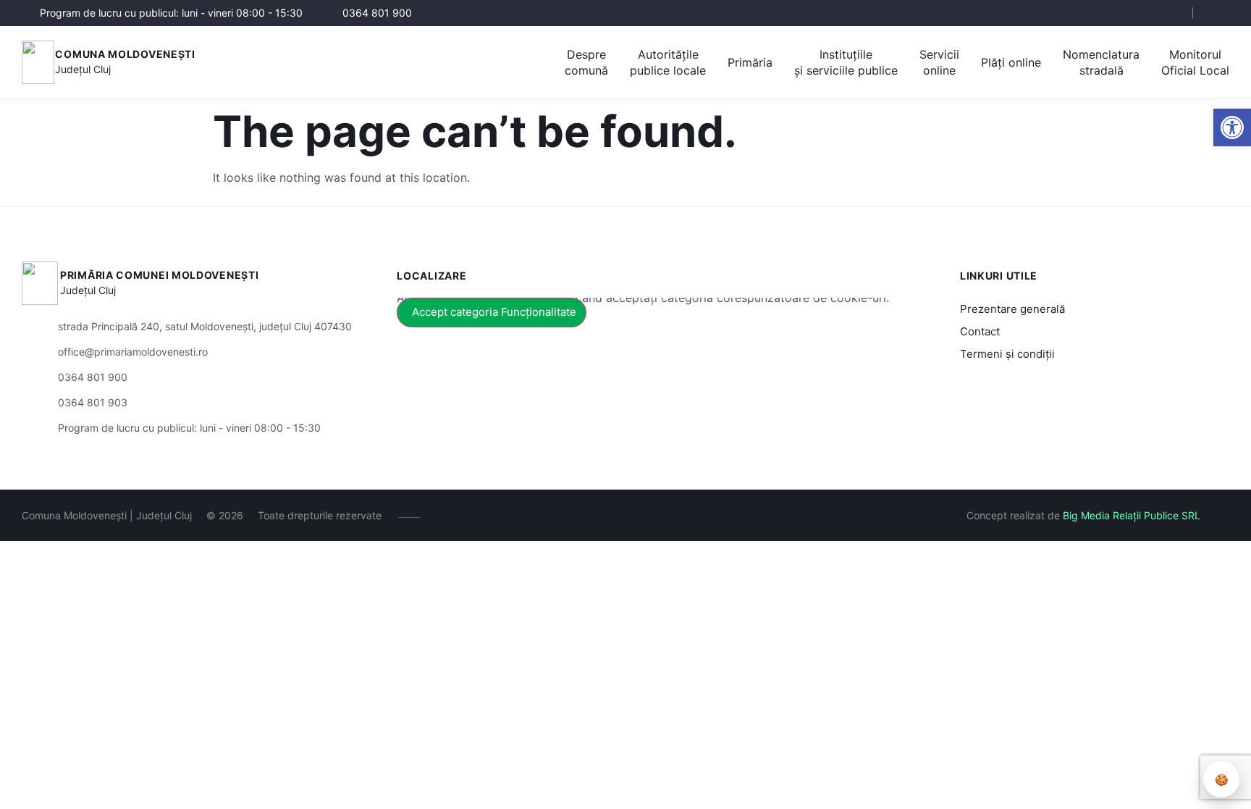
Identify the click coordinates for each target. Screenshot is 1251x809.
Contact (980, 331)
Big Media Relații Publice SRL (1131, 515)
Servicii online (939, 62)
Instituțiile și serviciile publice (846, 62)
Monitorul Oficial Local (1195, 62)
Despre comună (586, 62)
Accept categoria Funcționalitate (494, 312)
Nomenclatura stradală (1101, 62)
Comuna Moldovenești (125, 54)
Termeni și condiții (1007, 354)
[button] (1232, 127)
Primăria (750, 62)
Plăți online (1011, 62)
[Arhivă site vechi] (1220, 13)
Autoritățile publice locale (668, 62)
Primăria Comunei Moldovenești (159, 275)
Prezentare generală (1012, 309)
